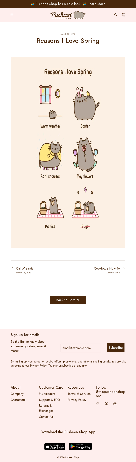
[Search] (116, 15)
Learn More (97, 4)
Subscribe (116, 347)
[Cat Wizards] (12, 270)
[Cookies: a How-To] (124, 270)
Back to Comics (68, 300)
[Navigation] (12, 15)
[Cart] (124, 15)
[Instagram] (115, 404)
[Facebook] (97, 404)
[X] (106, 404)
